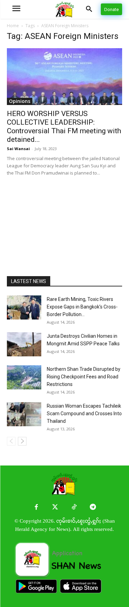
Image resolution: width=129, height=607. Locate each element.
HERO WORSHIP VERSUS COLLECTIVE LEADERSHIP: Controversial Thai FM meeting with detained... (64, 126)
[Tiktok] (74, 507)
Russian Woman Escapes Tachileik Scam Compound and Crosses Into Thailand (84, 413)
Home (13, 26)
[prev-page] (11, 441)
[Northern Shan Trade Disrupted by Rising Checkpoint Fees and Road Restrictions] (24, 377)
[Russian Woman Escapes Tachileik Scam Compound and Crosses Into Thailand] (24, 414)
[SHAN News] (64, 9)
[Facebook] (36, 507)
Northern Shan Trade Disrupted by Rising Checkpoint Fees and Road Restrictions (83, 376)
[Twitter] (55, 507)
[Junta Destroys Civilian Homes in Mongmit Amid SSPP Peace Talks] (24, 344)
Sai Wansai (18, 148)
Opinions (19, 101)
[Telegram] (93, 507)
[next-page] (22, 441)
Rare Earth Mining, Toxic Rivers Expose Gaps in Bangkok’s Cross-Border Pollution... (82, 306)
